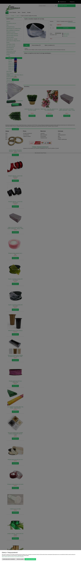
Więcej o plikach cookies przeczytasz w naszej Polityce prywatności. (13, 556)
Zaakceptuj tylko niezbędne (9, 559)
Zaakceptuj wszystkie (30, 559)
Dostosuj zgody (20, 559)
